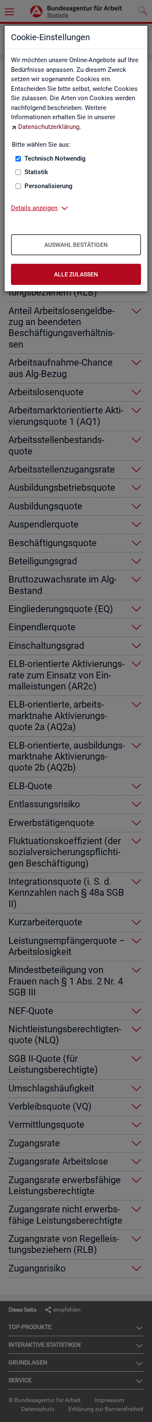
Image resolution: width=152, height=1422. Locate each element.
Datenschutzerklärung (48, 127)
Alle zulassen (76, 274)
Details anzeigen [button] (34, 208)
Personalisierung (48, 186)
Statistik (36, 172)
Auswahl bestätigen (76, 244)
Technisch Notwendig (55, 158)
